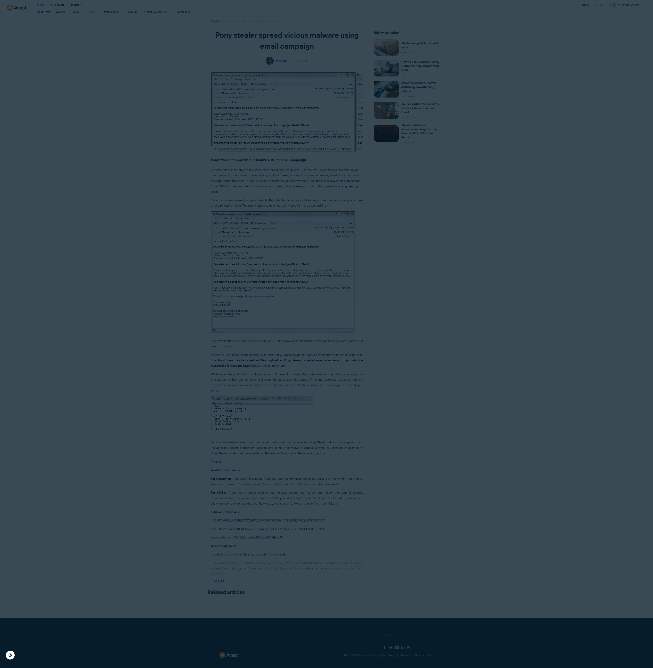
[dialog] (326, 334)
